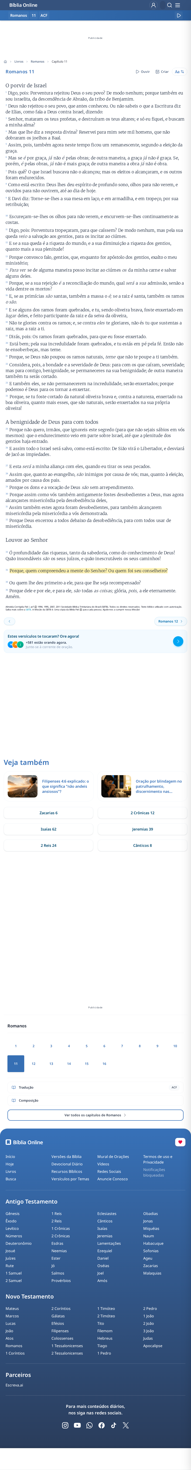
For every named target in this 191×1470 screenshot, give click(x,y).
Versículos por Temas (70, 1178)
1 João (148, 1316)
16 (104, 1063)
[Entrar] (153, 5)
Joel (100, 1273)
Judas (148, 1338)
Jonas (148, 1221)
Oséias (103, 1265)
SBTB (28, 609)
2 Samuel (14, 1280)
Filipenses (60, 1330)
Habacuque (153, 1243)
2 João (148, 1323)
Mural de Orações (113, 1156)
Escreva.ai (14, 1385)
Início (10, 1156)
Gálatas (58, 1316)
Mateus (12, 1308)
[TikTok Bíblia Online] (113, 1425)
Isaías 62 (48, 829)
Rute (10, 1265)
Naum (148, 1235)
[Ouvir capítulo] (179, 15)
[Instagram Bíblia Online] (65, 1425)
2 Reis (56, 1221)
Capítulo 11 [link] (59, 61)
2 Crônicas (60, 1235)
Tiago (102, 1345)
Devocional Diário (67, 1164)
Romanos (37, 61)
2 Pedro (150, 1308)
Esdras (57, 1243)
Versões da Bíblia (66, 1156)
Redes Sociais (109, 1171)
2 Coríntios (61, 1308)
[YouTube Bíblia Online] (77, 1425)
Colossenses (62, 1338)
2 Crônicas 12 (142, 812)
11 (34, 15)
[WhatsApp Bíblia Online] (89, 1425)
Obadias (150, 1213)
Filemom (105, 1330)
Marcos (12, 1316)
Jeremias (105, 1235)
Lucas (11, 1323)
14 (69, 1063)
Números (14, 1235)
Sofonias (151, 1250)
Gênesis (13, 1213)
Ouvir (145, 71)
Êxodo (11, 1221)
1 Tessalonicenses (67, 1345)
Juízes (11, 1258)
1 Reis (56, 1213)
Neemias (59, 1250)
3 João (148, 1330)
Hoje (10, 1164)
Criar (165, 71)
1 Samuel (14, 1273)
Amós (102, 1280)
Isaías (102, 1228)
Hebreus (105, 1338)
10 (175, 1046)
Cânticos (105, 1221)
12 (33, 1063)
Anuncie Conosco (112, 1178)
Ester (56, 1258)
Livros (18, 61)
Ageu (147, 1258)
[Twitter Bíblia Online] (126, 1425)
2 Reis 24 (48, 845)
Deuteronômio (19, 1243)
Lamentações (109, 1243)
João (9, 1330)
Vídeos (103, 1164)
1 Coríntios (15, 1353)
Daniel (103, 1258)
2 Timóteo (106, 1316)
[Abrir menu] (177, 5)
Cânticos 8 (142, 845)
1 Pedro (104, 1353)
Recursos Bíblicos (66, 1171)
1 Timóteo (106, 1308)
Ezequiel (104, 1250)
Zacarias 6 (49, 812)
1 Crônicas (60, 1228)
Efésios (57, 1323)
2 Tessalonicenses (67, 1353)
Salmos (57, 1273)
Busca (11, 1178)
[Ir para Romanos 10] (9, 621)
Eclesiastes (106, 1213)
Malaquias (152, 1273)
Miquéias (151, 1228)
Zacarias (150, 1265)
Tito (100, 1323)
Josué (10, 1250)
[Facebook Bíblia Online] (101, 1425)
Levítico (12, 1228)
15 (87, 1063)
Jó (53, 1265)
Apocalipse (152, 1345)
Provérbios (61, 1280)
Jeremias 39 (142, 829)
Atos (10, 1338)
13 (51, 1063)
